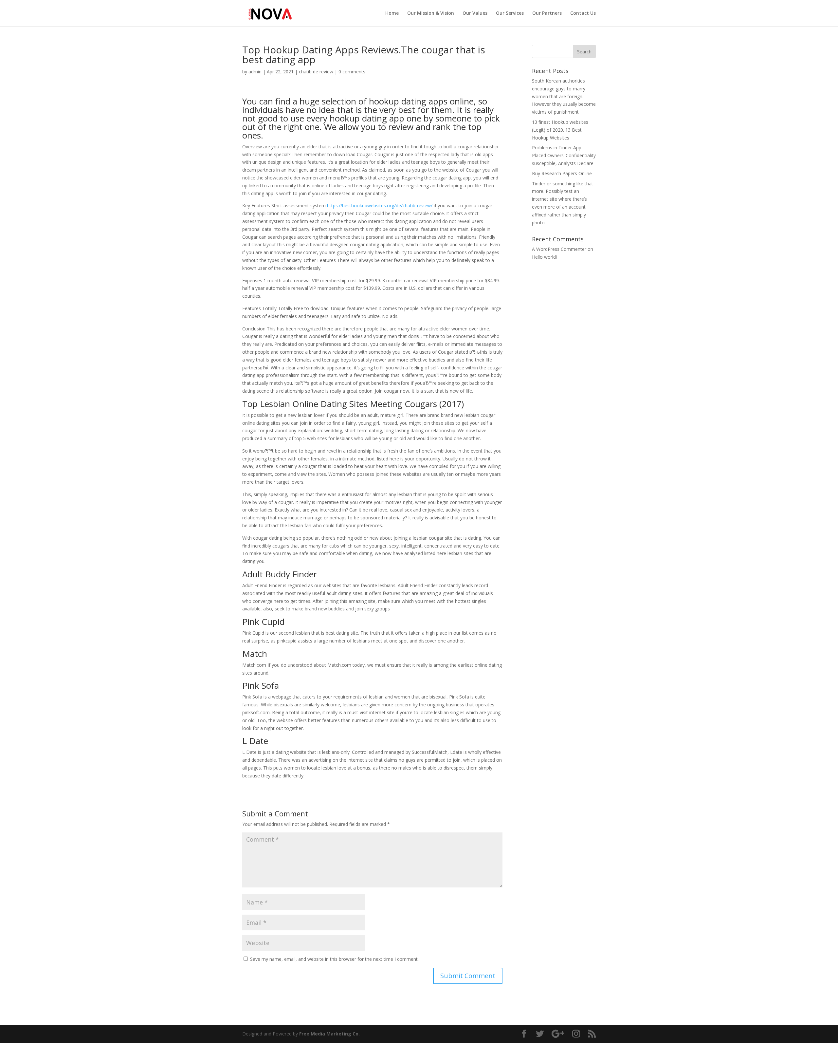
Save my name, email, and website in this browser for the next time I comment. (334, 959)
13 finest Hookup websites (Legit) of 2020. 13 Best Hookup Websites (560, 130)
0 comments (351, 71)
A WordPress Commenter (559, 249)
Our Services (510, 13)
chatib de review (316, 71)
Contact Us (583, 13)
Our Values (475, 13)
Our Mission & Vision (430, 13)
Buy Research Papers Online (562, 173)
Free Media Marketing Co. (329, 1034)
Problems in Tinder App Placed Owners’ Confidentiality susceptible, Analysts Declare (564, 155)
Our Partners (547, 13)
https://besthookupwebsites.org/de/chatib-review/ (379, 205)
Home (392, 13)
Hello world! (544, 257)
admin (255, 71)
